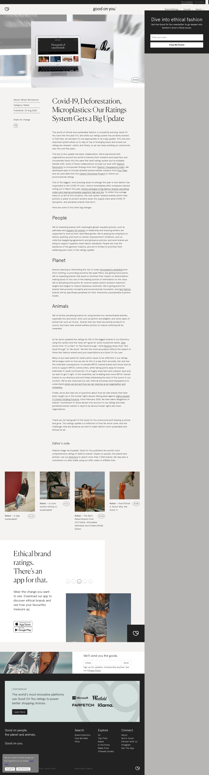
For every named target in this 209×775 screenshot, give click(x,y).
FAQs (77, 741)
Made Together (87, 768)
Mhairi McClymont (30, 99)
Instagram (126, 745)
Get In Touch (127, 738)
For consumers (187, 2)
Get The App (127, 748)
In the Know (104, 745)
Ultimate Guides (106, 751)
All (99, 735)
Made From (103, 748)
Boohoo (108, 346)
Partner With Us (129, 741)
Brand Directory (82, 735)
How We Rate (81, 738)
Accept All (10, 769)
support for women (75, 230)
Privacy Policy (94, 670)
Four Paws (122, 170)
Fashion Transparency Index (110, 167)
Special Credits (50, 768)
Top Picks (102, 738)
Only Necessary (23, 769)
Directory (73, 457)
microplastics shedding (111, 269)
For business (199, 2)
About (124, 735)
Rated (26, 105)
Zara (123, 342)
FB (16, 125)
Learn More (19, 712)
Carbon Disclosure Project (92, 173)
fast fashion (125, 289)
